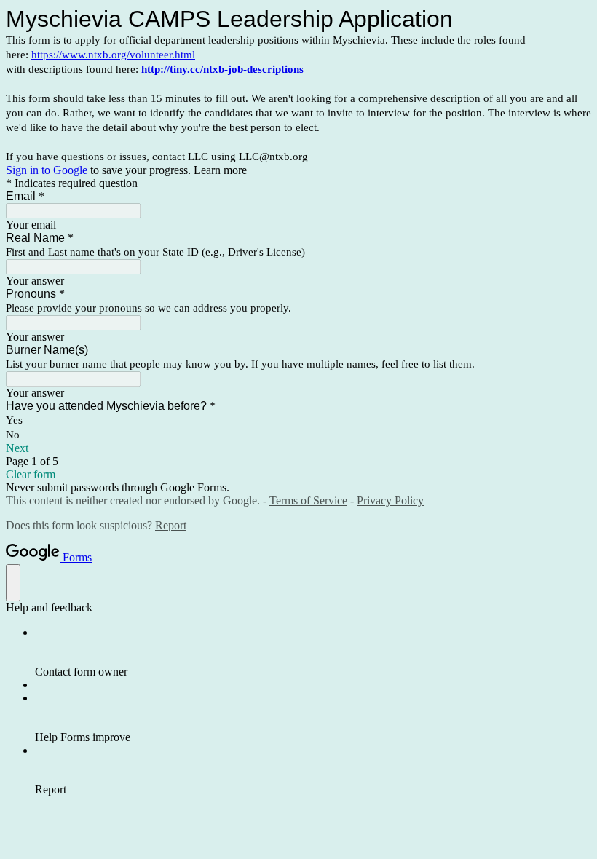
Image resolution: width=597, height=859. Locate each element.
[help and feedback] (13, 582)
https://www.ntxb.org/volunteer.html (113, 54)
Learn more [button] (220, 170)
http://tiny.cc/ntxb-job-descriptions (222, 69)
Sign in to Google (46, 170)
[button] (298, 448)
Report (170, 525)
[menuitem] (313, 652)
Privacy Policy (390, 500)
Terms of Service (308, 500)
